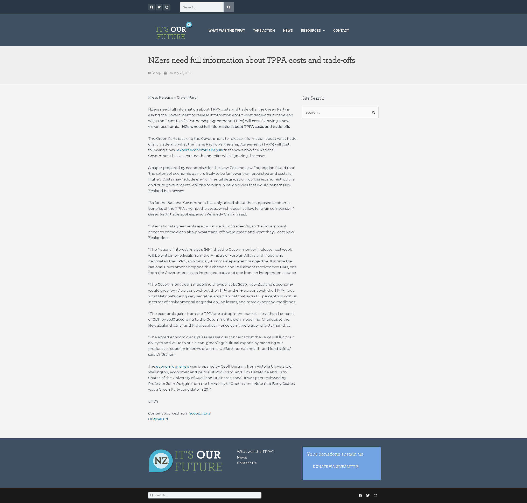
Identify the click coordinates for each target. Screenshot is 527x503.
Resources (311, 30)
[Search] (229, 7)
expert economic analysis (200, 150)
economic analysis (172, 366)
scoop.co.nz (199, 413)
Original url (158, 419)
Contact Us (247, 463)
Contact (341, 30)
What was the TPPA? (227, 30)
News (288, 30)
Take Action (264, 30)
